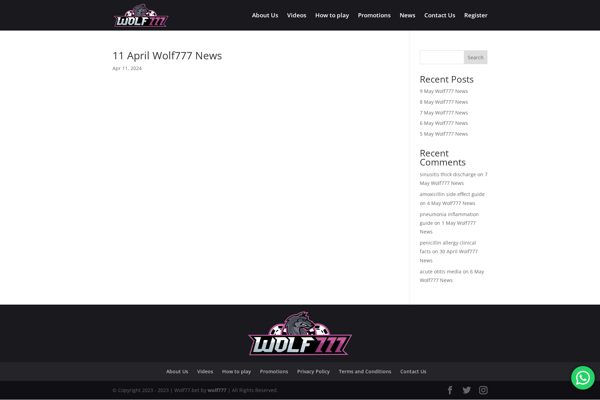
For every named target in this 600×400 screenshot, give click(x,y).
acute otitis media (440, 271)
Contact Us (439, 16)
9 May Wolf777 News (444, 91)
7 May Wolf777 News (444, 112)
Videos (296, 16)
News (407, 16)
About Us (265, 16)
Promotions (374, 16)
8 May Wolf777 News (444, 102)
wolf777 (217, 390)
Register (476, 16)
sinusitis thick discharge (448, 174)
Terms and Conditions (365, 371)
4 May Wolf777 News (451, 203)
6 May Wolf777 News (444, 123)
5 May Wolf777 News (444, 133)
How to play (332, 16)
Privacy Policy (313, 371)
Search (476, 57)
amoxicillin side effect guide (452, 194)
